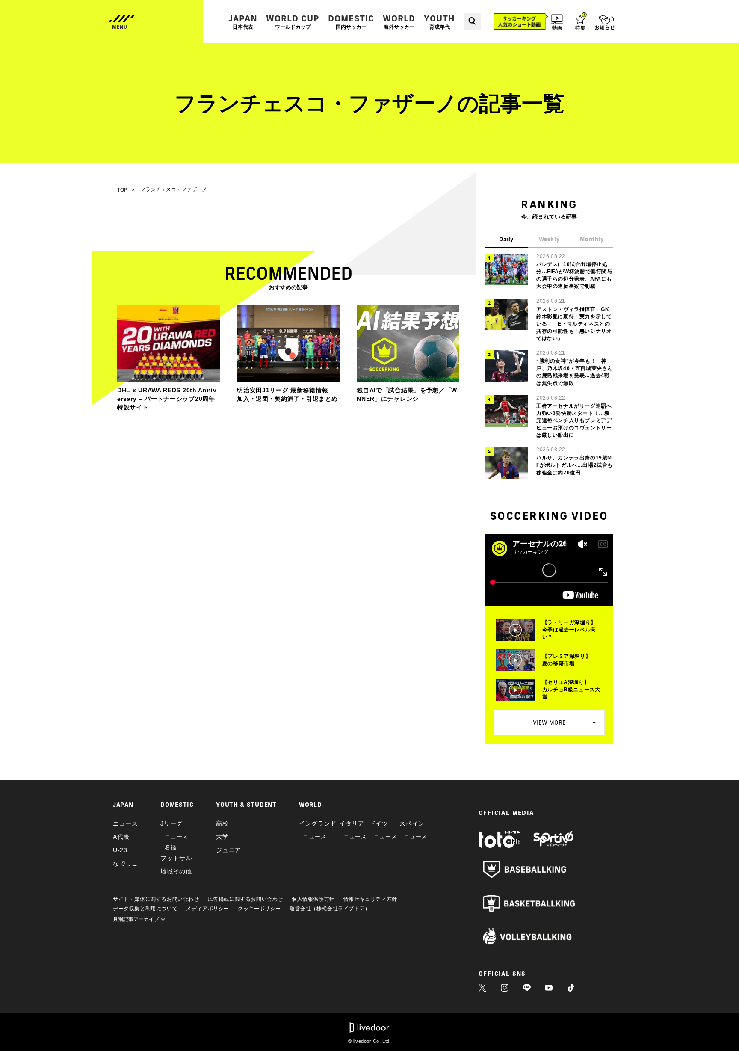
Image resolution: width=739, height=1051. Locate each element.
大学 (222, 837)
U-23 (120, 850)
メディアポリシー (207, 908)
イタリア (351, 823)
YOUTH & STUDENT (246, 805)
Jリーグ (171, 823)
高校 (222, 823)
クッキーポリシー (259, 908)
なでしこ (125, 863)
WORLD (399, 22)
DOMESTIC (351, 22)
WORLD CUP (292, 22)
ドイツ (379, 823)
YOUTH (439, 22)
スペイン (412, 823)
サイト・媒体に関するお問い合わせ (156, 899)
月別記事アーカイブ (136, 919)
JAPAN (242, 22)
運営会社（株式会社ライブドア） (330, 908)
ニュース (125, 823)
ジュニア (228, 850)
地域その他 (176, 871)
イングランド (318, 823)
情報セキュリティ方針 (370, 899)
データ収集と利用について (145, 908)
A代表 (121, 837)
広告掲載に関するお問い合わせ (245, 899)
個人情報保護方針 (313, 899)
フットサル (176, 858)
